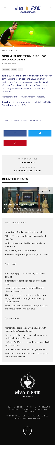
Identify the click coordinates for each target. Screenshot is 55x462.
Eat (9, 407)
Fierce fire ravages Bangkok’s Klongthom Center (27, 254)
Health (6, 69)
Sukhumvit (36, 120)
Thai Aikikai (27, 162)
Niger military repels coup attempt (20, 250)
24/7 (27, 409)
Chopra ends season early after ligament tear (25, 349)
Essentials (41, 409)
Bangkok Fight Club (27, 170)
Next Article (27, 167)
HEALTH (45, 407)
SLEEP (20, 407)
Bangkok (9, 120)
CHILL (32, 407)
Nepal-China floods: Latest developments (24, 232)
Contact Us (29, 411)
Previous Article (27, 159)
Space (15, 409)
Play (14, 69)
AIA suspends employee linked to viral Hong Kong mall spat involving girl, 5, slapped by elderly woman (25, 298)
